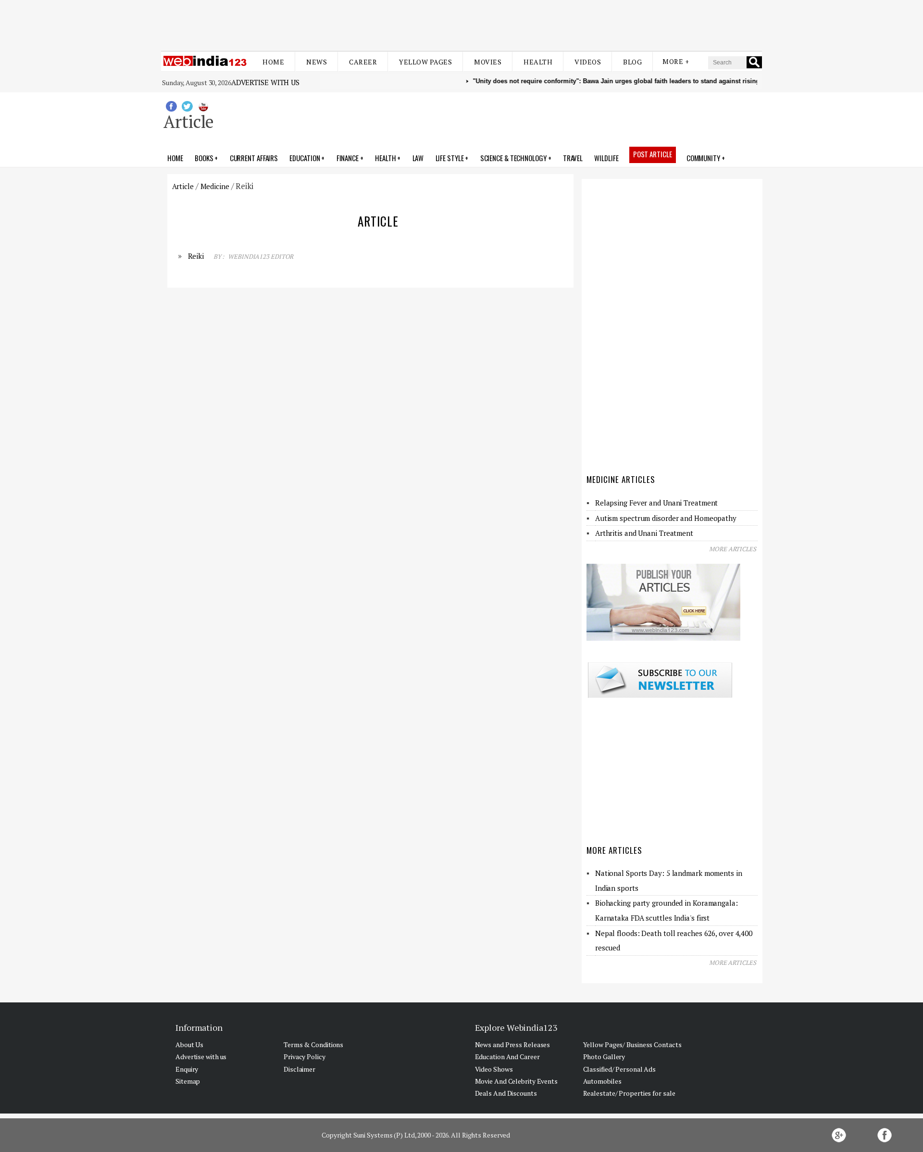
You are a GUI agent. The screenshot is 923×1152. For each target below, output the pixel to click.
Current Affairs (254, 157)
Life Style (450, 157)
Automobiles (602, 1081)
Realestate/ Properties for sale (629, 1093)
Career (363, 61)
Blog (632, 61)
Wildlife (606, 157)
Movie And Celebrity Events (516, 1081)
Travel (573, 157)
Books (204, 157)
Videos (587, 61)
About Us (189, 1044)
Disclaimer (299, 1069)
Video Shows (494, 1069)
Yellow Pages (425, 61)
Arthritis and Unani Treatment (644, 533)
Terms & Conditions (313, 1044)
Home (273, 61)
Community (703, 157)
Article (183, 186)
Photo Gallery (604, 1056)
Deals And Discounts (506, 1093)
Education (304, 157)
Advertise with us (265, 82)
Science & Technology (513, 157)
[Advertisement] (461, 23)
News (316, 61)
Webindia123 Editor (260, 256)
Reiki (196, 256)
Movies (487, 61)
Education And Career (507, 1056)
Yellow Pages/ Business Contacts (632, 1044)
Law (418, 157)
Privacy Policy (304, 1056)
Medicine (214, 186)
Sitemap (187, 1081)
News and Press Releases (512, 1044)
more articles (732, 548)
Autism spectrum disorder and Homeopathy (665, 518)
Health (538, 61)
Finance (348, 157)
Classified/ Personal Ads (619, 1069)
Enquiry (186, 1069)
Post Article (652, 154)
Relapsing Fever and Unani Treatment (656, 502)
